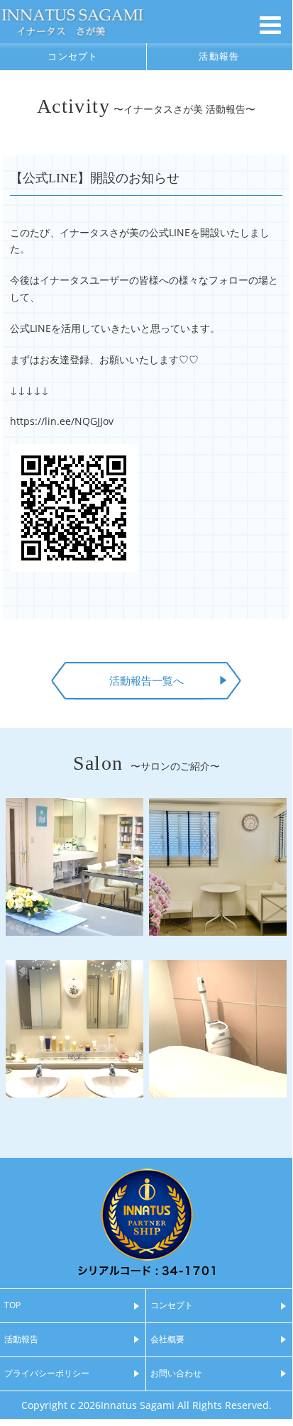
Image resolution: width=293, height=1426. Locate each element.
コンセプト (73, 56)
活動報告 (219, 56)
